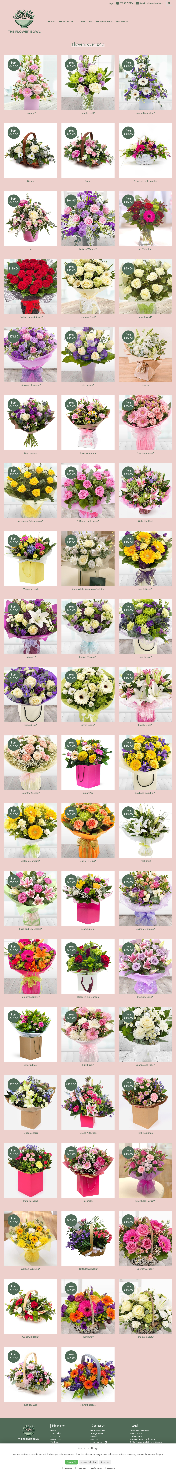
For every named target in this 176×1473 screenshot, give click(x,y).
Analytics (82, 1468)
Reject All (105, 1462)
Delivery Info (104, 21)
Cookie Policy (136, 1436)
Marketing (110, 1468)
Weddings (122, 21)
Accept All (71, 1462)
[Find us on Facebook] (5, 3)
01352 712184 (97, 1442)
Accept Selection (88, 1462)
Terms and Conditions (139, 1430)
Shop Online (66, 21)
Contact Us (85, 21)
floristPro (152, 1439)
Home (51, 21)
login (111, 3)
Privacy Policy (136, 1433)
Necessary (68, 1468)
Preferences (96, 1468)
